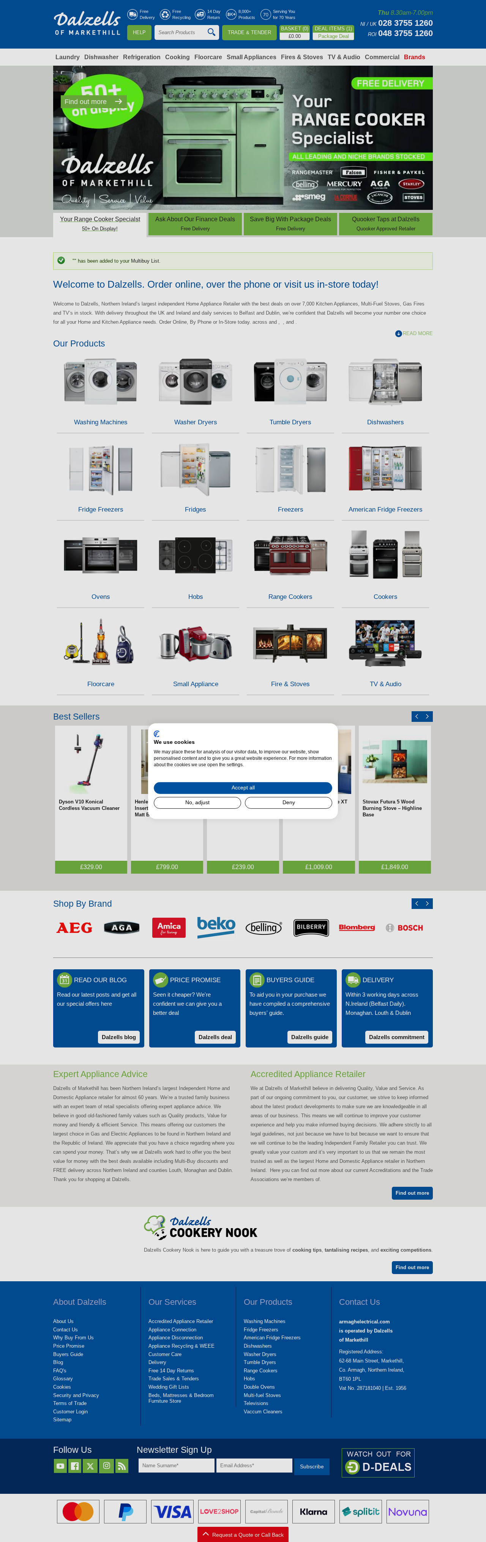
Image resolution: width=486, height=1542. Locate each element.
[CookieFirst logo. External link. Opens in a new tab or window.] (156, 733)
